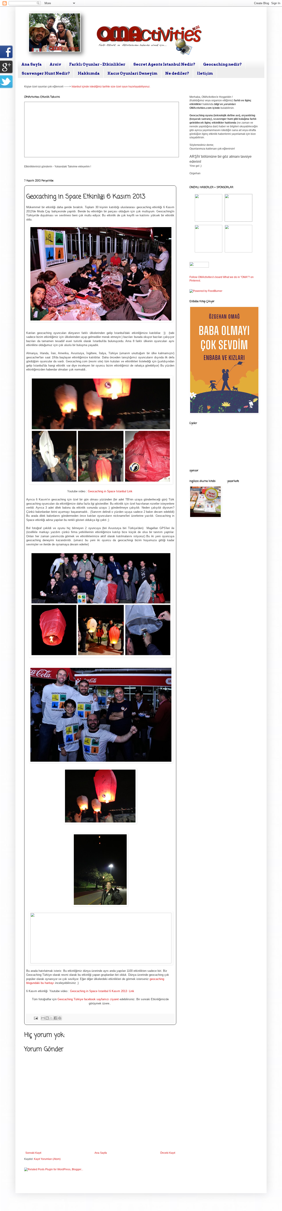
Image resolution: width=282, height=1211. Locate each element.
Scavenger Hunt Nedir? (46, 73)
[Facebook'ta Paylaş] (55, 1018)
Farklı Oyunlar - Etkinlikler (97, 64)
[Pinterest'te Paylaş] (60, 1018)
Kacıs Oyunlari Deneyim (132, 73)
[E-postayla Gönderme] (36, 1018)
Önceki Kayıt (167, 1152)
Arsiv (55, 64)
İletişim (205, 73)
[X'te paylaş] (51, 1018)
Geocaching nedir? (222, 64)
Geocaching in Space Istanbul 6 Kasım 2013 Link (102, 991)
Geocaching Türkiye (70, 999)
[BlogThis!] (47, 1018)
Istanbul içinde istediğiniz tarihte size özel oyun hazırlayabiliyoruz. (111, 86)
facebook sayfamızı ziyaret (102, 999)
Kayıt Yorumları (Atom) (47, 1159)
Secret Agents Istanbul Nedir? (164, 64)
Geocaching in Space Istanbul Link (110, 491)
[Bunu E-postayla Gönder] (43, 1018)
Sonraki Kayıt (33, 1152)
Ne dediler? (177, 73)
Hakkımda (89, 73)
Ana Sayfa (31, 64)
